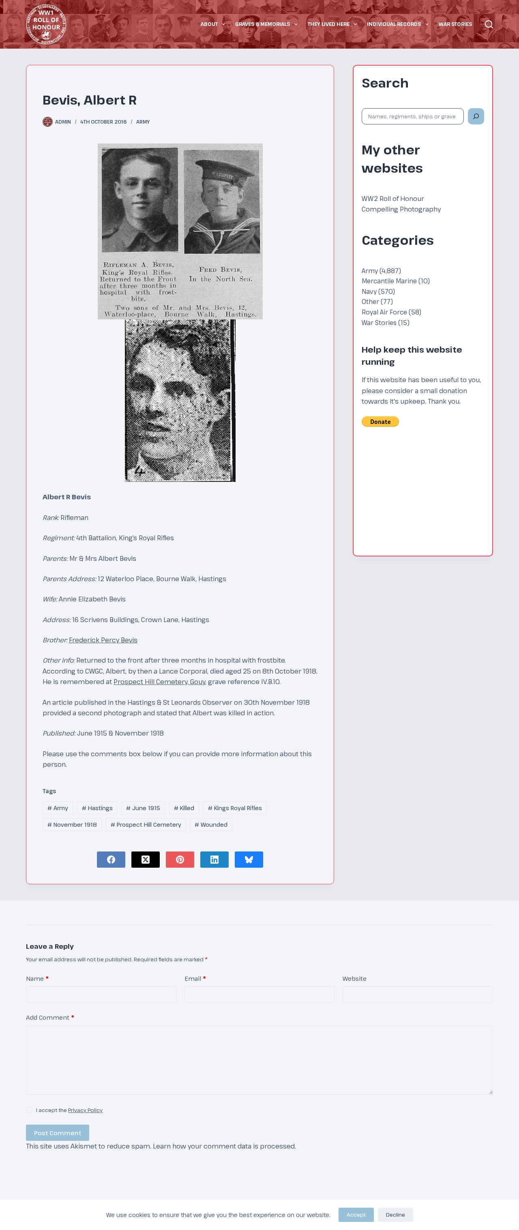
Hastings (97, 808)
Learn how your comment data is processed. (224, 1146)
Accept (356, 1214)
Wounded (211, 824)
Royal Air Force (384, 312)
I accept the (69, 1110)
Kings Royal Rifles (235, 808)
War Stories (455, 24)
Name (37, 978)
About (209, 24)
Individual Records (394, 24)
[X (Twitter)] (145, 859)
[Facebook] (111, 859)
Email (195, 978)
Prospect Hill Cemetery (146, 824)
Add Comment (50, 1017)
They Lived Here (329, 24)
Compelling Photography (401, 209)
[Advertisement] (423, 497)
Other (370, 301)
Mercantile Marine (389, 280)
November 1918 (72, 824)
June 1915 (143, 808)
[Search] (489, 24)
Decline (395, 1214)
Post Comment (57, 1133)
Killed (184, 808)
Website (355, 978)
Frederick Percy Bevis (103, 639)
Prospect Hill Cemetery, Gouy (159, 681)
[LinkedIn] (214, 859)
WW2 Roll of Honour (393, 198)
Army (143, 121)
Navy (369, 291)
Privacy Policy (85, 1110)
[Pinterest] (180, 859)
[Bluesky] (249, 859)
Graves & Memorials (262, 24)
